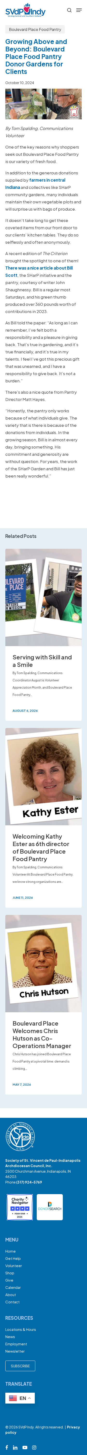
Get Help (13, 1258)
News (10, 1336)
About (10, 1294)
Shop (9, 1272)
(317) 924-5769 (29, 1182)
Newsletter (15, 1351)
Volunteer (13, 1265)
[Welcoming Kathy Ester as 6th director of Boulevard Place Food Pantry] (43, 818)
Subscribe (20, 1366)
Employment (16, 1343)
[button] (79, 10)
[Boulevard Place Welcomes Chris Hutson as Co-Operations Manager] (43, 1005)
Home (10, 1251)
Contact (12, 1301)
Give (9, 1280)
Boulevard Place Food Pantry (35, 29)
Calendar (13, 1287)
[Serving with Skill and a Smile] (43, 635)
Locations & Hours (20, 1329)
